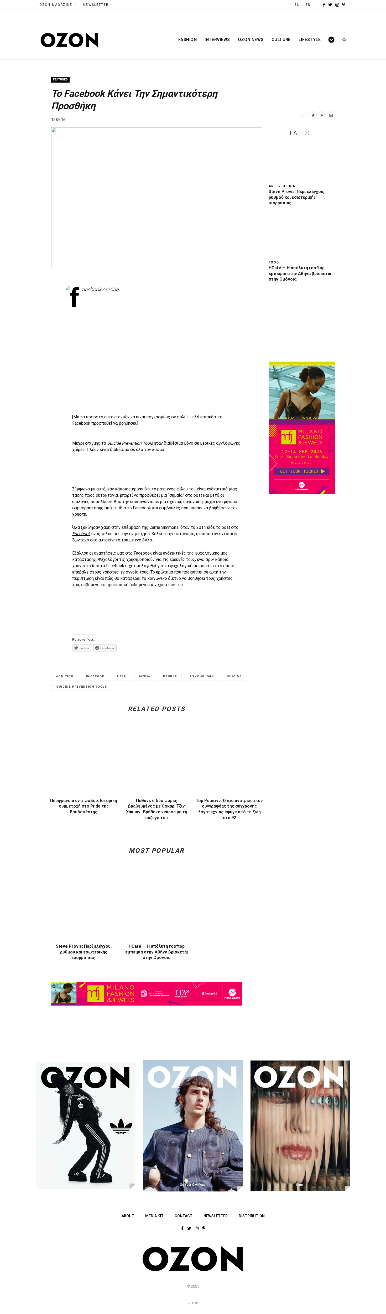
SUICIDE (234, 676)
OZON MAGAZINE (55, 5)
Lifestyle (310, 40)
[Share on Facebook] (304, 115)
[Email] (331, 115)
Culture (281, 40)
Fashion (187, 40)
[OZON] (193, 1270)
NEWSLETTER (96, 5)
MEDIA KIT (154, 1216)
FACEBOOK (95, 676)
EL (297, 5)
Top (194, 1303)
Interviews (217, 40)
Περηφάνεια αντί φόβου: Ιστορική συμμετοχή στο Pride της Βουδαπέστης (83, 806)
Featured (60, 79)
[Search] (342, 40)
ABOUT (128, 1216)
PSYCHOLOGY (202, 676)
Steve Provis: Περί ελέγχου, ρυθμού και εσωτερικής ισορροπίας (84, 952)
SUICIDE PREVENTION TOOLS (81, 686)
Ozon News (251, 40)
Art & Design (282, 186)
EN (308, 5)
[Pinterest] (322, 115)
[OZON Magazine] (69, 40)
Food (274, 262)
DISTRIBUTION (252, 1216)
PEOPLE (170, 676)
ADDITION (64, 676)
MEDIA (144, 676)
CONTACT (183, 1216)
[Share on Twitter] (313, 115)
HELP (121, 676)
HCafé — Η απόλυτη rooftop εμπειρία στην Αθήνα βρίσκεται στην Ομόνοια (156, 952)
